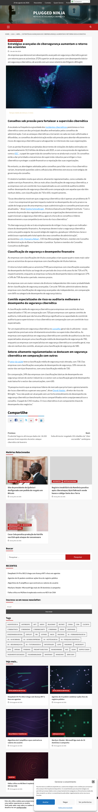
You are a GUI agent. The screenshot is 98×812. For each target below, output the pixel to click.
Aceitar (46, 802)
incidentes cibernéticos (56, 127)
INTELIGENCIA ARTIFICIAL (17, 691)
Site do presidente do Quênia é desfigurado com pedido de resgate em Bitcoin (25, 490)
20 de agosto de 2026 (16, 702)
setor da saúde (16, 361)
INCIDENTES (13, 481)
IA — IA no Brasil (14, 639)
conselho (56, 328)
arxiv (42, 624)
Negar (65, 802)
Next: (70, 436)
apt (34, 624)
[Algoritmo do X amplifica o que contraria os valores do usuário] (27, 723)
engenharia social (15, 634)
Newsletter (38, 3)
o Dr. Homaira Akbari (29, 239)
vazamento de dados (16, 654)
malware (68, 644)
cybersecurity (39, 629)
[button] (93, 782)
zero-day (70, 654)
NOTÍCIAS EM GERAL (15, 40)
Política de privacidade (65, 808)
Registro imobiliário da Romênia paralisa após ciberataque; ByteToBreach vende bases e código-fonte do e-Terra (70, 490)
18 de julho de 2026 (15, 541)
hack (52, 634)
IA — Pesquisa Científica (70, 639)
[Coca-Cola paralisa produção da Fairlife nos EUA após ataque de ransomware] (27, 517)
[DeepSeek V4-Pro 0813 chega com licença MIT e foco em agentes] (27, 680)
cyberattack (13, 629)
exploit (29, 634)
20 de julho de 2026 (59, 497)
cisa (77, 624)
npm (9, 649)
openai (17, 649)
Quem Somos (58, 3)
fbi (36, 634)
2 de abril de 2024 (15, 51)
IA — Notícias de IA (50, 639)
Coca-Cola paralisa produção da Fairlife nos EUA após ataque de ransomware (25, 536)
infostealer (49, 644)
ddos (62, 629)
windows (59, 654)
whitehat (48, 654)
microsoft (79, 644)
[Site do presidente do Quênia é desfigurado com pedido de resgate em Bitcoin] (27, 470)
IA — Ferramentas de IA (76, 634)
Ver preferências (85, 802)
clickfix (86, 624)
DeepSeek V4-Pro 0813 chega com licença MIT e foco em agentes (34, 573)
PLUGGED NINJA (49, 13)
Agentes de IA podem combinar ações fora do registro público (33, 578)
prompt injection (41, 649)
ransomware (56, 649)
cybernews (25, 629)
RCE (66, 649)
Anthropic (25, 624)
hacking (61, 634)
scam (74, 649)
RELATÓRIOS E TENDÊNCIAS (18, 734)
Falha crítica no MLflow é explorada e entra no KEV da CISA (32, 592)
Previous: (27, 438)
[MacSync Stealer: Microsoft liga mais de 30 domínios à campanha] (71, 723)
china (70, 624)
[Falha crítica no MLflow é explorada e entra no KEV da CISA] (27, 766)
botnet (62, 624)
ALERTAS (12, 777)
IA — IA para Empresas (31, 639)
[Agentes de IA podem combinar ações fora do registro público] (71, 680)
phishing (26, 649)
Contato (48, 3)
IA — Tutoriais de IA (33, 644)
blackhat (51, 624)
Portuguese (77, 1)
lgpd (59, 644)
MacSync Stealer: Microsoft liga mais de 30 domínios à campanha (34, 588)
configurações (21, 808)
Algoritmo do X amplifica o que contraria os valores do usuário (33, 583)
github (44, 634)
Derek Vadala (59, 390)
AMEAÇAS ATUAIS (14, 525)
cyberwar (52, 629)
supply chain (84, 649)
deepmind (71, 629)
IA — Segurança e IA (15, 644)
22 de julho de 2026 (15, 497)
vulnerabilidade (34, 654)
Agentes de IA (13, 624)
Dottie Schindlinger (35, 209)
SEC (17, 153)
